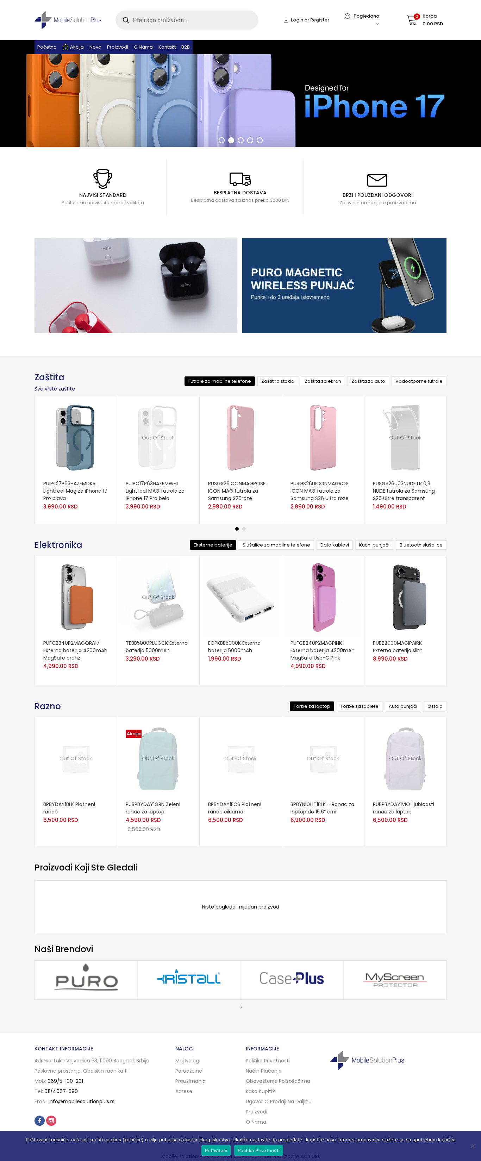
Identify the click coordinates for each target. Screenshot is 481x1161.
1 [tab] (237, 529)
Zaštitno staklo (277, 381)
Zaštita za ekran (323, 381)
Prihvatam (216, 1150)
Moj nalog (187, 1060)
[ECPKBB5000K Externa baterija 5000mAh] (240, 596)
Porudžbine (188, 1070)
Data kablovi (334, 545)
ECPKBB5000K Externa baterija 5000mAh (234, 646)
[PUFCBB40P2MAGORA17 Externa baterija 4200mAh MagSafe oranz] (75, 596)
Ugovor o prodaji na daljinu (279, 1101)
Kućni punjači (374, 545)
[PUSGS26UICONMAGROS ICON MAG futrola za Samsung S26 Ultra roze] (323, 437)
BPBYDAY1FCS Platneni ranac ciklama (234, 808)
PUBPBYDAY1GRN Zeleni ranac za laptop (153, 808)
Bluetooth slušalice (421, 545)
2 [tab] (244, 529)
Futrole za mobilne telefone (219, 381)
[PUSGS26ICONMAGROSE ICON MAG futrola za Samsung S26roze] (240, 437)
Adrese (183, 1091)
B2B (185, 47)
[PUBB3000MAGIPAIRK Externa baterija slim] (405, 596)
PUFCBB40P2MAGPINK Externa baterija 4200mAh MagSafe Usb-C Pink (323, 650)
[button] (418, 20)
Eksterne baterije (213, 545)
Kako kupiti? (260, 1091)
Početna (47, 47)
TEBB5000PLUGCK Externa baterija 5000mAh (157, 646)
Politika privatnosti (268, 1060)
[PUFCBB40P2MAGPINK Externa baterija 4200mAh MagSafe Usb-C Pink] (323, 596)
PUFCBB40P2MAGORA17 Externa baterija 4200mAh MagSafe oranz (75, 650)
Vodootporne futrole (419, 381)
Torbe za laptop (312, 706)
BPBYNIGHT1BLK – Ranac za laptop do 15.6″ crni (322, 808)
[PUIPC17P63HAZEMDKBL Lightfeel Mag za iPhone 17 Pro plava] (75, 437)
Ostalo (435, 706)
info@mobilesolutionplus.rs (81, 1101)
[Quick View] (86, 475)
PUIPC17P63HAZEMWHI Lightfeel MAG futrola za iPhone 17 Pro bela (155, 491)
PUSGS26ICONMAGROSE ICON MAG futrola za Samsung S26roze (237, 491)
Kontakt (167, 47)
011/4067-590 (61, 1091)
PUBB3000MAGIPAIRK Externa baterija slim (398, 646)
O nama (143, 47)
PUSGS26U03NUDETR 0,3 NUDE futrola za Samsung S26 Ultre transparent (404, 491)
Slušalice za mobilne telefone (276, 545)
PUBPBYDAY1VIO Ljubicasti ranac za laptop (403, 808)
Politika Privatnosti (259, 1150)
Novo (95, 47)
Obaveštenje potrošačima (278, 1081)
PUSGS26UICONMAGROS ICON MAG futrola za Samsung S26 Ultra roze (320, 491)
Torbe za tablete (360, 706)
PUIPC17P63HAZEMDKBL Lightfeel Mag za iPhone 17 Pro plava (75, 491)
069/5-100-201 (65, 1081)
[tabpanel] (76, 460)
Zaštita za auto (368, 381)
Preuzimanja (190, 1081)
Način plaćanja (264, 1070)
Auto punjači (403, 706)
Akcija (77, 47)
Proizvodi (117, 47)
